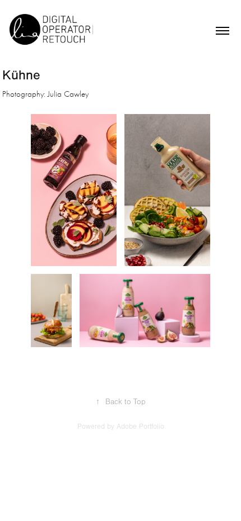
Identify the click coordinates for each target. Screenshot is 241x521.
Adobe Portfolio (140, 426)
